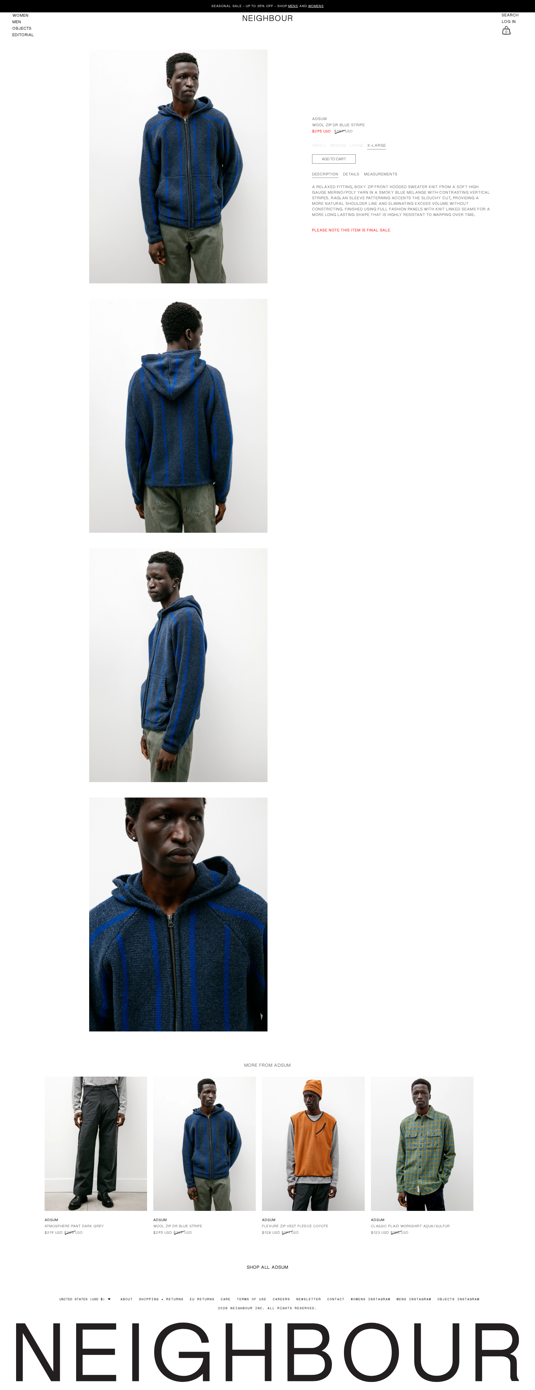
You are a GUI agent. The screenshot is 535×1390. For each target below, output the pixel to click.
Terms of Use (252, 1299)
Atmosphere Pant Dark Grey (74, 1226)
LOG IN (509, 22)
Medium (338, 145)
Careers (281, 1299)
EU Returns (202, 1299)
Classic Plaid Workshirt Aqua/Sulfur (410, 1226)
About (126, 1299)
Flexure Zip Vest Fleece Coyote (295, 1226)
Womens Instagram (370, 1299)
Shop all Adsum (267, 1267)
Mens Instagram (414, 1299)
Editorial (23, 34)
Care (226, 1299)
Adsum (319, 118)
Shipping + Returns (161, 1299)
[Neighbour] (267, 18)
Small (319, 145)
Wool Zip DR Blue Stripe (177, 1226)
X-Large (376, 145)
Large (357, 145)
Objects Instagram (458, 1299)
